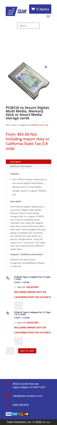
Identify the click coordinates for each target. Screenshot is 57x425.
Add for (32, 292)
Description (15, 161)
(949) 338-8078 (20, 405)
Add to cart (27, 350)
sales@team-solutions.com (27, 395)
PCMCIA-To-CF (37, 125)
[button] (46, 67)
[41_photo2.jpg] (8, 278)
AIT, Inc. (46, 422)
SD (46, 125)
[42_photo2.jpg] (8, 313)
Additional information (20, 166)
